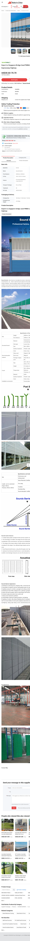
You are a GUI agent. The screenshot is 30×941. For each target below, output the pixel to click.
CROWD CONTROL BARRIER (7, 895)
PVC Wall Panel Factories (20, 920)
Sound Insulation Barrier (8, 927)
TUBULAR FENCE (18, 892)
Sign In (3, 151)
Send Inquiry (14, 79)
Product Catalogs (22, 889)
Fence (18, 10)
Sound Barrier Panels (21, 927)
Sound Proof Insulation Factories (10, 924)
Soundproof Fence (25, 10)
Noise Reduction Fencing (8, 913)
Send (14, 808)
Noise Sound (23, 924)
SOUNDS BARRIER (5, 898)
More (2, 930)
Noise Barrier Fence (21, 913)
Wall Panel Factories (7, 920)
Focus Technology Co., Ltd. (18, 935)
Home (2, 10)
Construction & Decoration (10, 10)
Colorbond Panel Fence (20, 895)
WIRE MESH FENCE (5, 892)
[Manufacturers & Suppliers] (15, 2)
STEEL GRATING (18, 898)
